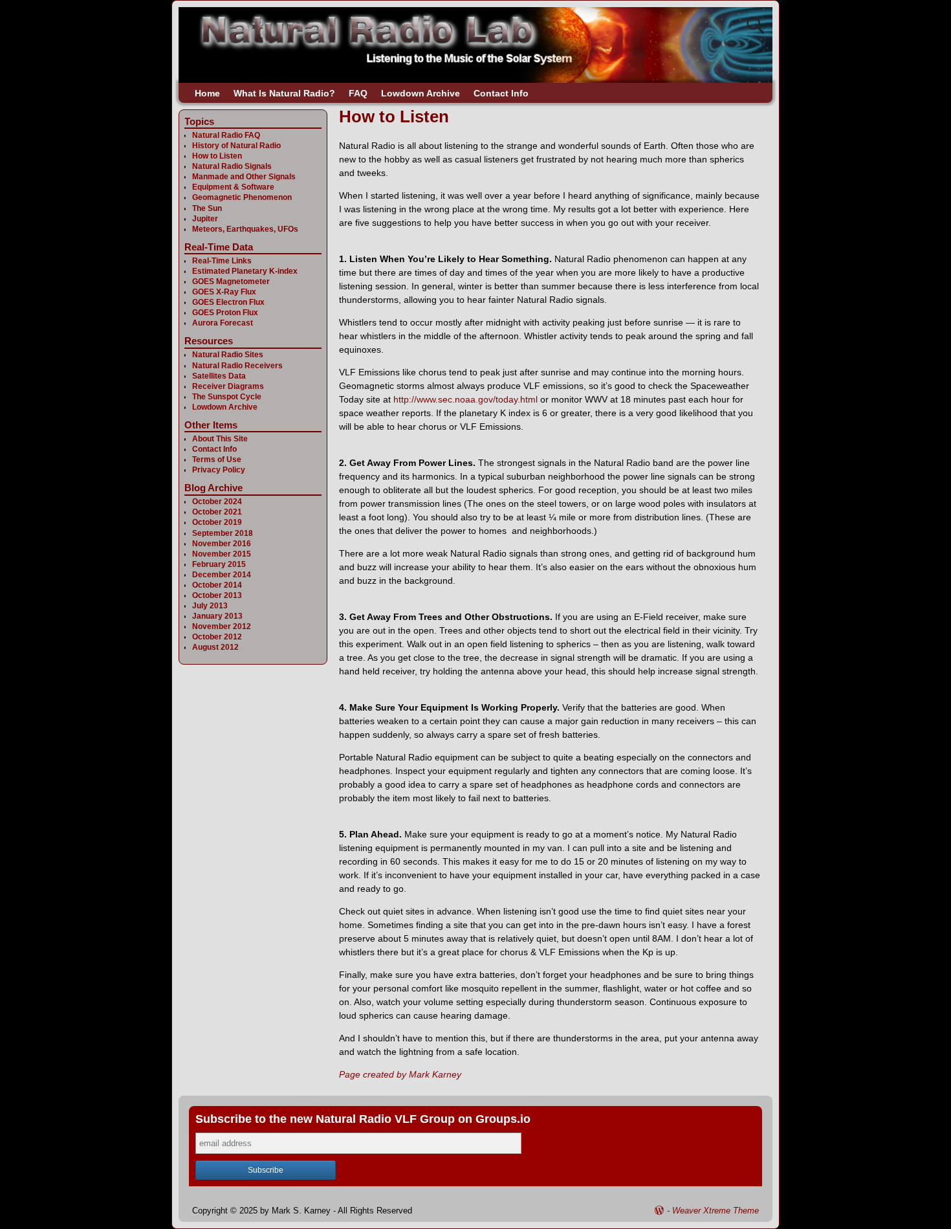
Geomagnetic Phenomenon (242, 197)
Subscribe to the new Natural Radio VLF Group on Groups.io (362, 1119)
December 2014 (221, 574)
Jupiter (205, 218)
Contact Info (501, 93)
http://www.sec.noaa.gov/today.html (465, 399)
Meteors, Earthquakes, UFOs (245, 229)
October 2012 (217, 636)
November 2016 (221, 543)
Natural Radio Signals (232, 166)
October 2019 (217, 522)
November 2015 (221, 554)
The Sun (207, 208)
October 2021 (217, 511)
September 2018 (222, 533)
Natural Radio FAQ (226, 135)
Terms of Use (216, 459)
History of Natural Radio (236, 145)
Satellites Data (219, 376)
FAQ (358, 93)
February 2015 (219, 564)
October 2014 (217, 585)
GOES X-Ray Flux (224, 291)
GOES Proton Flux (225, 312)
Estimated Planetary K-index (245, 271)
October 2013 (217, 595)
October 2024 (217, 501)
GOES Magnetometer (231, 281)
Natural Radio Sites (227, 354)
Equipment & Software (233, 187)
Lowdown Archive (420, 93)
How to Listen (217, 156)
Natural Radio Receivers (237, 365)
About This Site (220, 438)
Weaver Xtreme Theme (715, 1210)
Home (207, 93)
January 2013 (217, 616)
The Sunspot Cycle (226, 396)
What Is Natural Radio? (284, 93)
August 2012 (215, 647)
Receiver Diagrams (228, 386)
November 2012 (221, 626)
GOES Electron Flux (228, 302)
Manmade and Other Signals (244, 176)
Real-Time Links (222, 260)
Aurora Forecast (222, 322)
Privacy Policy (218, 469)
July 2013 (210, 605)
